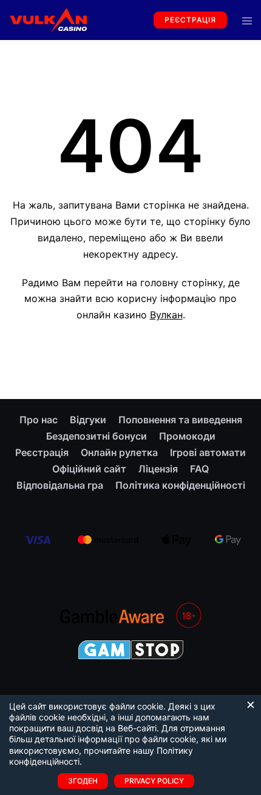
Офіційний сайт (89, 469)
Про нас (38, 420)
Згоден (83, 780)
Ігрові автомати (208, 452)
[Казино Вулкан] (48, 19)
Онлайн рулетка (119, 452)
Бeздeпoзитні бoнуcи (96, 436)
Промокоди (187, 436)
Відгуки (88, 420)
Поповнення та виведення (180, 420)
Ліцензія (158, 469)
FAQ (199, 469)
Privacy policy (154, 780)
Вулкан (166, 315)
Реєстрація (190, 19)
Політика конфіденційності (180, 485)
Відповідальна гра (59, 485)
